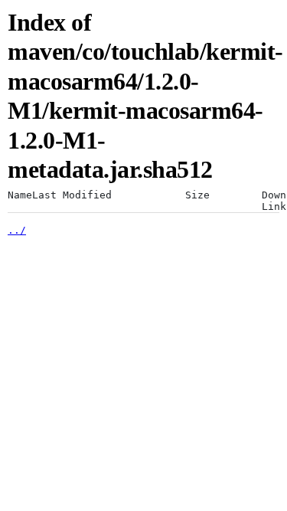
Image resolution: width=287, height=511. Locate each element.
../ (17, 230)
